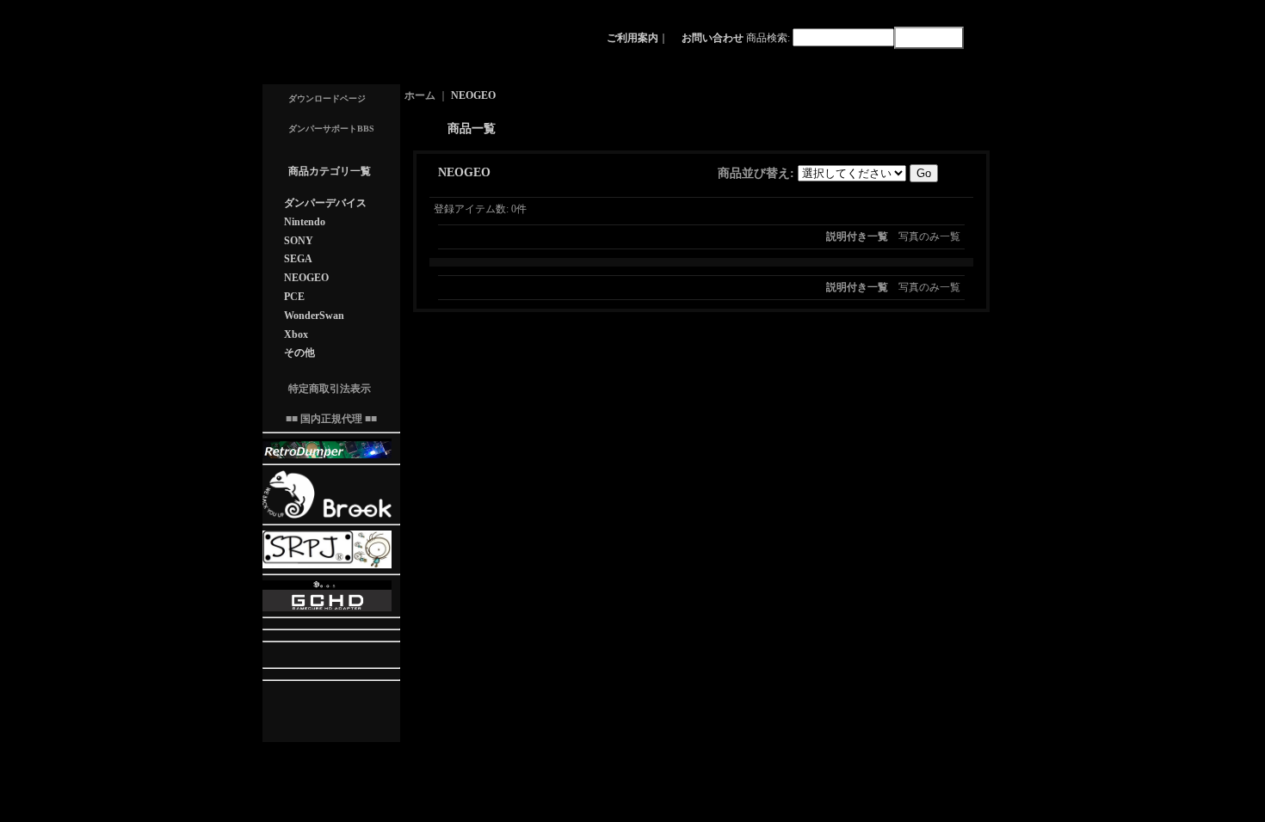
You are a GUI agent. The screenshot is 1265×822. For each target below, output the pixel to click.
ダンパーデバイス (325, 203)
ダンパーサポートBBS (331, 128)
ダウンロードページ (327, 98)
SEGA (298, 259)
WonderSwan (314, 316)
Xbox (296, 334)
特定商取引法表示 (329, 389)
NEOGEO (306, 278)
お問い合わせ (713, 38)
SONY (298, 241)
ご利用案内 (632, 38)
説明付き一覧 (857, 236)
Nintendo (304, 222)
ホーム (419, 95)
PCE (294, 297)
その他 (299, 353)
